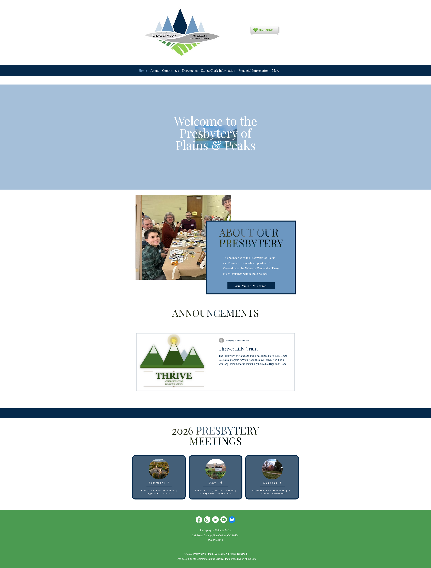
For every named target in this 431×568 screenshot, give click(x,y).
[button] (154, 70)
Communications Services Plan (213, 558)
